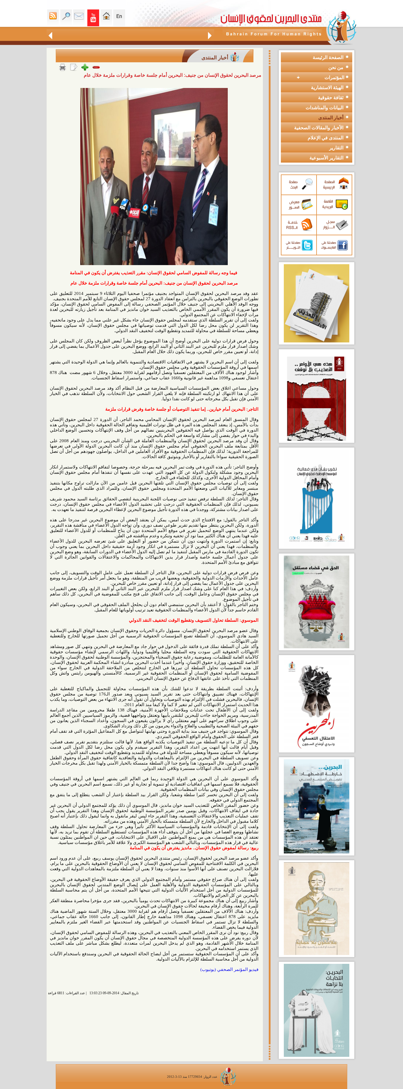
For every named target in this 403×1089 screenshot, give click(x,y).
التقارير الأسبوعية (326, 157)
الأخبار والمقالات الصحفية (318, 127)
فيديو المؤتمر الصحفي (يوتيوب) (229, 969)
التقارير (336, 147)
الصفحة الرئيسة (328, 57)
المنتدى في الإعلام (325, 137)
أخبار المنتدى (330, 117)
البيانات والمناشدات (324, 107)
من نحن (335, 67)
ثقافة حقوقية (330, 97)
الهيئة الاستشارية (327, 87)
